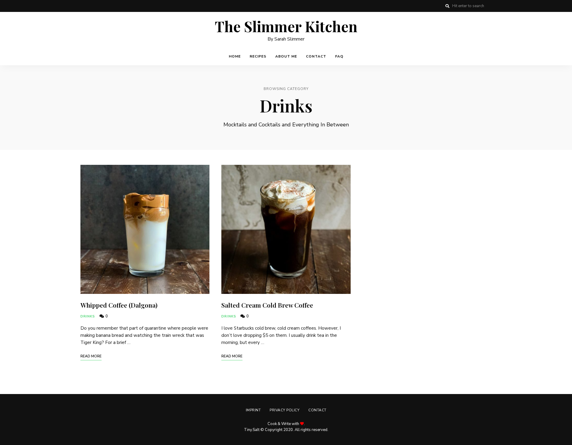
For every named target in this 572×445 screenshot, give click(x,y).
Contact (316, 56)
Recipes (258, 56)
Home (235, 56)
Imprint (253, 410)
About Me (286, 56)
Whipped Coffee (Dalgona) (119, 305)
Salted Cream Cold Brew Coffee (267, 305)
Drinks (87, 316)
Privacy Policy (284, 410)
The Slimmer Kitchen (286, 26)
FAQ (339, 56)
